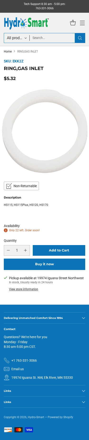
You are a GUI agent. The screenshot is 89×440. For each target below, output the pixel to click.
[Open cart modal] (73, 23)
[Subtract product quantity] (8, 250)
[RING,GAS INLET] (44, 131)
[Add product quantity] (25, 250)
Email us (17, 369)
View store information (23, 289)
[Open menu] (82, 23)
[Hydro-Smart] (26, 23)
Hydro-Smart (36, 417)
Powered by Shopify (60, 417)
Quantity (10, 240)
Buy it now (44, 264)
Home (8, 51)
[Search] (80, 38)
